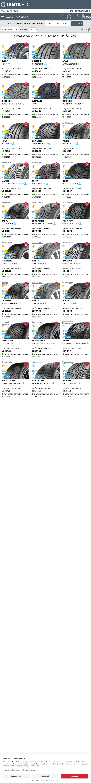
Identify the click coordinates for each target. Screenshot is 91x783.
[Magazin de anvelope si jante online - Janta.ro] (45, 4)
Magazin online (11, 11)
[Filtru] (88, 29)
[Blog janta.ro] (86, 16)
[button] (69, 16)
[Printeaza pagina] (82, 29)
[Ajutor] (77, 16)
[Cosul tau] (61, 16)
